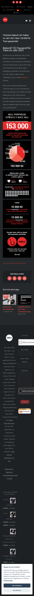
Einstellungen (8, 580)
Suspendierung (19, 263)
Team (24, 263)
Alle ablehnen (17, 590)
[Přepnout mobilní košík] (26, 21)
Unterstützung (12, 263)
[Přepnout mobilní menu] (30, 21)
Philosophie (5, 263)
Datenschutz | (9, 472)
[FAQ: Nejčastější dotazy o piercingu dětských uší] (17, 299)
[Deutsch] (19, 9)
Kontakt (9, 482)
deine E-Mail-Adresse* (24, 363)
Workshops (25, 77)
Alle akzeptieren (17, 585)
